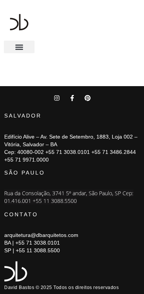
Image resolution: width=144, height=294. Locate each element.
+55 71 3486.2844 (113, 152)
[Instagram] (57, 98)
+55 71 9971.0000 (26, 160)
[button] (19, 47)
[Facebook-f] (72, 98)
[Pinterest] (87, 98)
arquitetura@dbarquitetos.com (41, 235)
